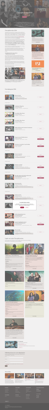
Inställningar (27, 207)
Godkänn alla (22, 207)
